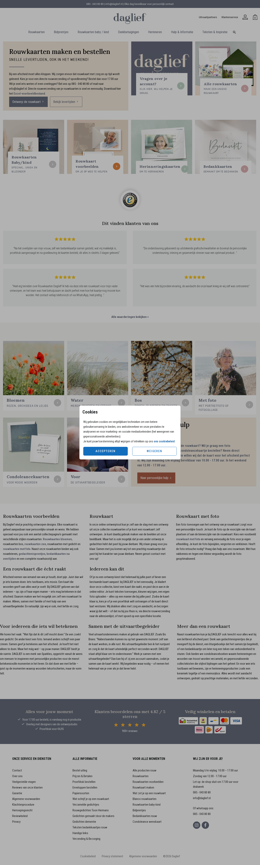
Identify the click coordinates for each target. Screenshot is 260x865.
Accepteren (105, 451)
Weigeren (154, 451)
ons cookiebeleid (164, 441)
